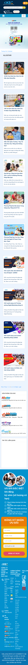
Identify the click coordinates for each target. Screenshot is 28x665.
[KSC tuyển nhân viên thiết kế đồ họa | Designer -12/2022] (14, 262)
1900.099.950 (8, 612)
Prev (5, 387)
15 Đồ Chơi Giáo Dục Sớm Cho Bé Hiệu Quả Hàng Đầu (13, 77)
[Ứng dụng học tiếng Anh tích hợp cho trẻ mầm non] (6, 398)
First (2, 387)
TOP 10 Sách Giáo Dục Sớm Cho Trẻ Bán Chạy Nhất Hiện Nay (13, 109)
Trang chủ (4, 51)
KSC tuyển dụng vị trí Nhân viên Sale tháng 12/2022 (13, 369)
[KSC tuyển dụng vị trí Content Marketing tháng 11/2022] (14, 327)
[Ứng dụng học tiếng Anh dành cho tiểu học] (6, 406)
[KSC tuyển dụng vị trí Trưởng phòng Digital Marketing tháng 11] (14, 295)
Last (20, 387)
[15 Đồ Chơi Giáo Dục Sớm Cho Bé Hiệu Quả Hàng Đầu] (14, 68)
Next (16, 387)
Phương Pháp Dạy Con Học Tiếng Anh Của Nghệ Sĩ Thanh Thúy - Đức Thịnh (13, 239)
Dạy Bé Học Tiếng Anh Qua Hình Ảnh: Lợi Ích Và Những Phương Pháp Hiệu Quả (13, 175)
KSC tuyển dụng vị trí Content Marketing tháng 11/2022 (12, 336)
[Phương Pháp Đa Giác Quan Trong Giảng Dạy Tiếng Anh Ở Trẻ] (14, 197)
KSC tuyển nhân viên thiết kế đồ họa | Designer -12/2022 (13, 271)
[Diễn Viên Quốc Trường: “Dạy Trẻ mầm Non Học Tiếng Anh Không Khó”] (14, 133)
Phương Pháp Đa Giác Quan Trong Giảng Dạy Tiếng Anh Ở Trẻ (14, 207)
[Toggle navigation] (24, 15)
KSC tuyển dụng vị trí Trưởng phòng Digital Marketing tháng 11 (13, 304)
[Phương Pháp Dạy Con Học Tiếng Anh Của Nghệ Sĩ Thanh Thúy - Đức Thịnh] (14, 229)
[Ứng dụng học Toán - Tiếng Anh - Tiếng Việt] (9, 414)
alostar (10, 51)
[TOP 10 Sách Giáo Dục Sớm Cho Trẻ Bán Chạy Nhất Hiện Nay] (14, 100)
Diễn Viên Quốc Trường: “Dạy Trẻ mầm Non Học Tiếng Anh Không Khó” (13, 143)
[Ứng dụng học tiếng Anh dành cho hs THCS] (6, 423)
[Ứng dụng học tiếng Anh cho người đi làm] (6, 431)
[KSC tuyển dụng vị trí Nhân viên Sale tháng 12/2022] (14, 360)
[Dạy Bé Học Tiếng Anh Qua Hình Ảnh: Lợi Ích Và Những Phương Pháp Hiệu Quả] (14, 165)
